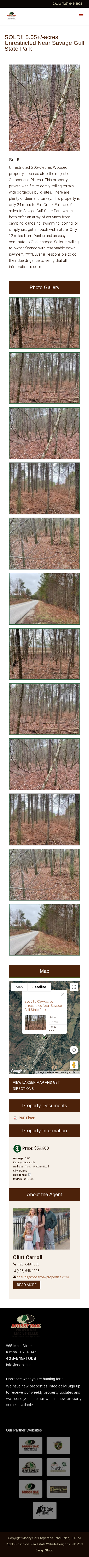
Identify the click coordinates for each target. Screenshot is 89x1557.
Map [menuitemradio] (19, 987)
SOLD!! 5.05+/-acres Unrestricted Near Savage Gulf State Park (43, 1006)
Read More (27, 1285)
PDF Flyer (27, 1118)
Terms (76, 1072)
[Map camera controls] (74, 1050)
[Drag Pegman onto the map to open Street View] (74, 1065)
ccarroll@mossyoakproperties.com (43, 1277)
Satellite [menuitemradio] (39, 987)
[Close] (62, 995)
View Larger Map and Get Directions (36, 1085)
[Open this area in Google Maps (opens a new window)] (17, 1071)
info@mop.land (18, 1365)
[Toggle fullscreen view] (74, 987)
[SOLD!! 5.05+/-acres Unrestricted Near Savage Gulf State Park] (44, 348)
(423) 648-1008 (71, 3)
